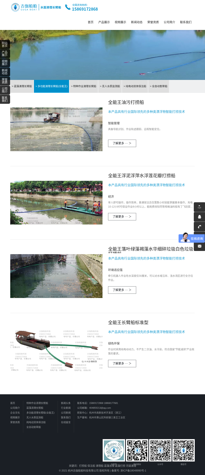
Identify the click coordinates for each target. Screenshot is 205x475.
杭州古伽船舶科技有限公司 (83, 470)
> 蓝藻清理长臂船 (22, 86)
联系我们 (186, 22)
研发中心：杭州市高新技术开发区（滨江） (100, 412)
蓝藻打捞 (120, 465)
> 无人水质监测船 (110, 86)
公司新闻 (66, 412)
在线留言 (66, 422)
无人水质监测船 (34, 417)
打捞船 (83, 465)
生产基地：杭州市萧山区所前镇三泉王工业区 (101, 417)
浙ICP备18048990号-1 (133, 470)
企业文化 (15, 412)
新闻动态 (137, 22)
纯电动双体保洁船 (36, 422)
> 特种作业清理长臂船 (83, 86)
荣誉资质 (153, 22)
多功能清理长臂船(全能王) (40, 412)
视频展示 (120, 22)
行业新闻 (66, 407)
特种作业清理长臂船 (37, 403)
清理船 (99, 465)
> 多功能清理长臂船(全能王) (51, 86)
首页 (91, 22)
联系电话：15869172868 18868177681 (97, 403)
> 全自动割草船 (158, 86)
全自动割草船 (33, 427)
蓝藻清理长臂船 (34, 407)
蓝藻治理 (109, 465)
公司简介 (169, 22)
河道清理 (131, 465)
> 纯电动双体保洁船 (135, 86)
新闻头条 (66, 403)
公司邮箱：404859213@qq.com (94, 407)
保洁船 (91, 465)
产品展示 (104, 22)
